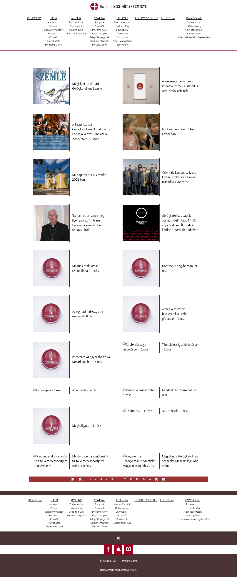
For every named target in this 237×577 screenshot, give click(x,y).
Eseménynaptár (53, 29)
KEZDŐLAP (35, 500)
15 (144, 479)
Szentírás (122, 44)
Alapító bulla (76, 29)
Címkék (53, 37)
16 (150, 479)
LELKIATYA (167, 500)
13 (131, 479)
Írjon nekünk (108, 561)
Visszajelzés (194, 33)
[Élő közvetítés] (118, 549)
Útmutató (122, 33)
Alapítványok (99, 33)
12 (125, 479)
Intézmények (99, 29)
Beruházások (99, 44)
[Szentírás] (128, 549)
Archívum (53, 33)
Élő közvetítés (146, 18)
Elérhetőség (194, 26)
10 (112, 479)
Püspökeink (76, 26)
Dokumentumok (100, 40)
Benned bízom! (53, 44)
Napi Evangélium (122, 40)
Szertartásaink (122, 22)
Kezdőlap (34, 18)
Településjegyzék (99, 37)
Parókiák (100, 26)
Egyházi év (122, 29)
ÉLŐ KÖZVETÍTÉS (146, 500)
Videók (53, 26)
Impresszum (194, 22)
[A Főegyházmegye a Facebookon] (108, 549)
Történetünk (76, 22)
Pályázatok (53, 40)
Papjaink (99, 22)
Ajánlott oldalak (194, 29)
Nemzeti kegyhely (76, 33)
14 (137, 479)
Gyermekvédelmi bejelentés (194, 37)
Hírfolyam (53, 22)
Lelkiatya (168, 18)
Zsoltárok (122, 37)
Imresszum (192, 504)
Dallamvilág (122, 26)
